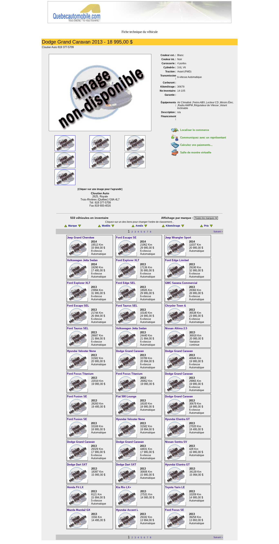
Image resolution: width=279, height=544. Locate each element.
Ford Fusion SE (77, 396)
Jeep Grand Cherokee (80, 237)
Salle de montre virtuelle (195, 152)
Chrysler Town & (175, 305)
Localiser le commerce (194, 130)
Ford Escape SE (126, 237)
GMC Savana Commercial (181, 282)
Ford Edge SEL (125, 282)
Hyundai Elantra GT (177, 419)
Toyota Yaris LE (175, 487)
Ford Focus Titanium (80, 373)
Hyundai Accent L (127, 509)
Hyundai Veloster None (81, 351)
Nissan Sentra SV (176, 441)
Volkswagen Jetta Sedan (82, 260)
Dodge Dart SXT (77, 464)
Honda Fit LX (75, 487)
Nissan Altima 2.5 (176, 328)
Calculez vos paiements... (196, 144)
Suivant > (218, 231)
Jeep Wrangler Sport (178, 237)
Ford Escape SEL (78, 305)
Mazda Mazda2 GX (78, 509)
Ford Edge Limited (177, 260)
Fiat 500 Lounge (126, 396)
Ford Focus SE (174, 509)
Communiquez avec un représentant (203, 137)
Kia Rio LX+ (123, 487)
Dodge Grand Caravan (130, 351)
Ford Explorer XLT (127, 260)
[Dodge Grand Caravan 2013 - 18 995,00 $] (100, 130)
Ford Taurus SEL (126, 305)
